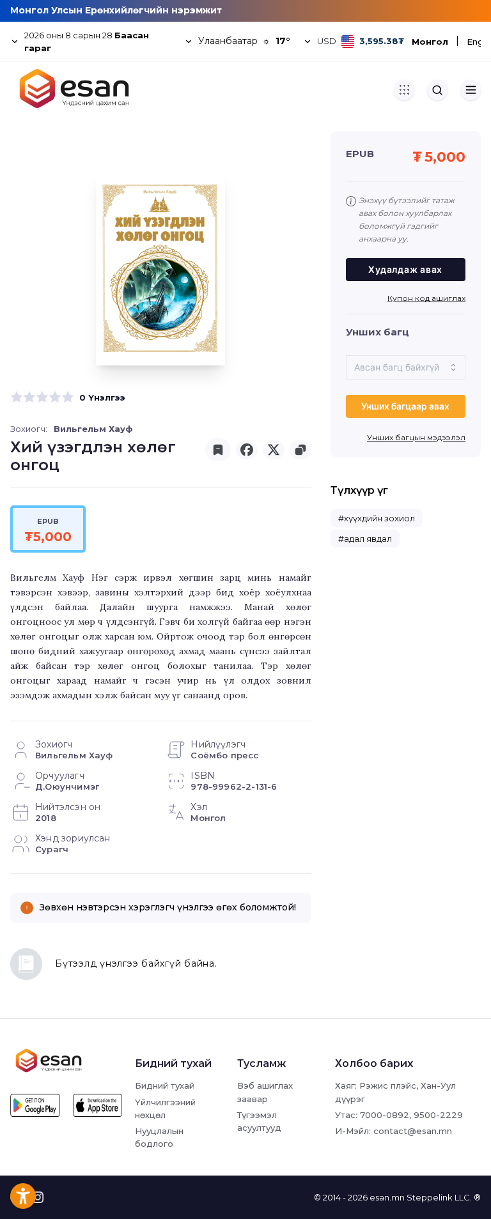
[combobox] (406, 367)
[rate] (16, 397)
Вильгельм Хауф (93, 429)
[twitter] (273, 449)
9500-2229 (438, 1115)
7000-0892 (384, 1115)
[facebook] (247, 449)
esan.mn (387, 1197)
